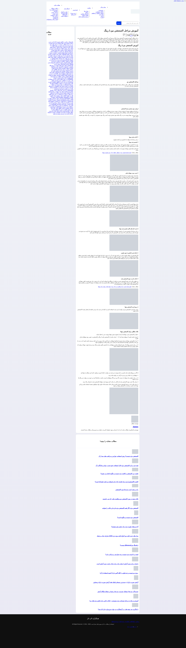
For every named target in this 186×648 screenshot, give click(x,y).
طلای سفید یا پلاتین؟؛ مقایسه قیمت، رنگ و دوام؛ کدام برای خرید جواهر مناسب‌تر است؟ (61, 111)
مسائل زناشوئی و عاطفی (97, 13)
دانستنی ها (55, 16)
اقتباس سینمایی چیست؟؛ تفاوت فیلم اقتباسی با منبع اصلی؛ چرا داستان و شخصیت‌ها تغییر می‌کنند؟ (60, 101)
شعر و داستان (64, 12)
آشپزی (102, 17)
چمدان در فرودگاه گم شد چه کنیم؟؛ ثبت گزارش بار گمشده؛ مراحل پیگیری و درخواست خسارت (61, 88)
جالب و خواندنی (54, 15)
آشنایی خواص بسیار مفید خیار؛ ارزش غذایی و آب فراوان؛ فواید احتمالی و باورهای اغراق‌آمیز (60, 59)
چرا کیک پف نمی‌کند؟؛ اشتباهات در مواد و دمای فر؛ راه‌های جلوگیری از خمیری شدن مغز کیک (61, 85)
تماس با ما (129, 626)
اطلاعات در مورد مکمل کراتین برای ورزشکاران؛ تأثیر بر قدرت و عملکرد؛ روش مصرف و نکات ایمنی (60, 81)
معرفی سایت (54, 12)
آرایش (102, 16)
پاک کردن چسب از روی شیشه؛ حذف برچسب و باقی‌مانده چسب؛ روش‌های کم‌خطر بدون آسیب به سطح (61, 50)
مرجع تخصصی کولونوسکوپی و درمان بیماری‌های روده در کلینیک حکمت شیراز (61, 90)
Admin (135, 427)
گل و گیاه (73, 14)
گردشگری (55, 18)
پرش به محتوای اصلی (179, 0)
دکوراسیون (75, 10)
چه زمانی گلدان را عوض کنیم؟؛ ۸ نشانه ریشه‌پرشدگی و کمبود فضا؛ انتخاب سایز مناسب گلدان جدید (61, 47)
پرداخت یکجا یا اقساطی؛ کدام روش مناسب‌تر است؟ (60, 54)
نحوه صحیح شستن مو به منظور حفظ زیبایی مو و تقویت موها (116, 152)
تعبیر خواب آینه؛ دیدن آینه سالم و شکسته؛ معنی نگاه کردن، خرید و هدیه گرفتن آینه (61, 74)
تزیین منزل (73, 13)
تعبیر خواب (55, 14)
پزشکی (86, 12)
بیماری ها (86, 11)
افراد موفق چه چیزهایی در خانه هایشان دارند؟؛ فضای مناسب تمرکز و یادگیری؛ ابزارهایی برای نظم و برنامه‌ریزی (60, 93)
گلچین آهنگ (129, 621)
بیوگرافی (56, 11)
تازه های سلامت (84, 14)
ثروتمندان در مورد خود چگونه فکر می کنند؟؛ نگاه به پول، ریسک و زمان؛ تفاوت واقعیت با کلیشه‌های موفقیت (61, 96)
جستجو (118, 23)
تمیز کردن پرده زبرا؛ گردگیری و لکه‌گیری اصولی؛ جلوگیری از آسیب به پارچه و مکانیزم (61, 61)
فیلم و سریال (64, 13)
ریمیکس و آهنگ (136, 621)
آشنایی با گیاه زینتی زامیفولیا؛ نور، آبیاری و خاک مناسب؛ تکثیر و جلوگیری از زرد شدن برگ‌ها (60, 105)
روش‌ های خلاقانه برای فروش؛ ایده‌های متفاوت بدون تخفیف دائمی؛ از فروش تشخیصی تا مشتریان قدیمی (62, 71)
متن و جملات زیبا (54, 9)
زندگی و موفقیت (100, 12)
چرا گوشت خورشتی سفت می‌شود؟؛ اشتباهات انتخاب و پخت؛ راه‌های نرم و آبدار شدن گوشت (60, 76)
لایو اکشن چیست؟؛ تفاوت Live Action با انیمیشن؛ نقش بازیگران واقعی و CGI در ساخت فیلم (60, 99)
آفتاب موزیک (118, 621)
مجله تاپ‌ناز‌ (135, 11)
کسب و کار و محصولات (52, 19)
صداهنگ (113, 621)
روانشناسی (101, 10)
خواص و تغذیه (85, 15)
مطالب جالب (57, 5)
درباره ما (134, 626)
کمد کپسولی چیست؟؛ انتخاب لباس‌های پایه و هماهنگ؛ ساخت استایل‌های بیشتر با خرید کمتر (60, 64)
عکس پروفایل (54, 8)
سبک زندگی (103, 7)
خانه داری (101, 14)
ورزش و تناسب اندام (83, 16)
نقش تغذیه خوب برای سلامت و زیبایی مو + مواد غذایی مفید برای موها (114, 286)
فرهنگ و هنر (67, 8)
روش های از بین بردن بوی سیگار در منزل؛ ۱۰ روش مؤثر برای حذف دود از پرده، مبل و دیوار (61, 45)
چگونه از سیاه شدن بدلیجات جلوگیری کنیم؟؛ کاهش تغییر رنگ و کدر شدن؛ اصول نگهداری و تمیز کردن (61, 108)
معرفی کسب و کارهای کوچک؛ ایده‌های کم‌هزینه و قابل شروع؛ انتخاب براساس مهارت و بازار (62, 68)
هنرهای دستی (64, 16)
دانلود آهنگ (64, 14)
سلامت (89, 8)
